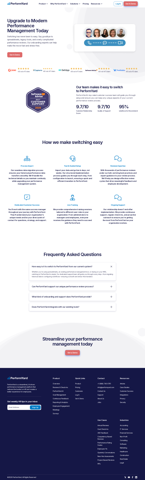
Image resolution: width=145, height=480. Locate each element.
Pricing (77, 387)
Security (123, 402)
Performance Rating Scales (105, 444)
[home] (17, 3)
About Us (101, 399)
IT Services (124, 429)
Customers (79, 391)
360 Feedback (103, 433)
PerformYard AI (58, 391)
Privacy (122, 399)
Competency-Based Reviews (105, 438)
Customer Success (126, 391)
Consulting (123, 440)
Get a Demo (73, 353)
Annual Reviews (103, 425)
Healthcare (124, 451)
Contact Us (101, 391)
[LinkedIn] (136, 477)
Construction (124, 455)
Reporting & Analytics (60, 402)
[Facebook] (132, 477)
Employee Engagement (61, 406)
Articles (122, 384)
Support (100, 395)
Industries (124, 420)
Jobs (99, 402)
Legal (122, 463)
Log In (118, 4)
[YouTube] (128, 477)
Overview (56, 384)
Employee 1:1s (102, 449)
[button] (43, 3)
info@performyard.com (106, 387)
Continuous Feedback (61, 399)
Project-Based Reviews (106, 460)
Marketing (123, 448)
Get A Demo (131, 4)
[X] (125, 477)
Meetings (56, 410)
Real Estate (124, 459)
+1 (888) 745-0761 (104, 384)
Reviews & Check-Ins (60, 387)
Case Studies (124, 387)
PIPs (99, 464)
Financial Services (126, 433)
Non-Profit (123, 437)
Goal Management (59, 395)
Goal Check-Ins (103, 429)
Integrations (124, 395)
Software (123, 444)
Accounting (124, 425)
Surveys (56, 413)
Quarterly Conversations (106, 453)
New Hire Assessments (106, 456)
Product (78, 384)
